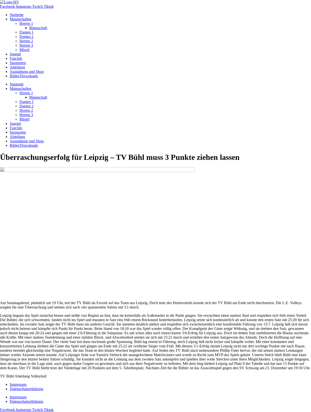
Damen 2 (26, 36)
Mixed (24, 50)
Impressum (18, 384)
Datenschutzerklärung (26, 389)
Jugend (15, 54)
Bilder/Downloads (24, 76)
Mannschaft (38, 28)
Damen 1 (26, 32)
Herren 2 (26, 41)
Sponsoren (18, 63)
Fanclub (16, 58)
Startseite (17, 15)
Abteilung (17, 67)
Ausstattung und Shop (27, 71)
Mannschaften (20, 19)
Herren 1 (26, 23)
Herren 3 (26, 45)
